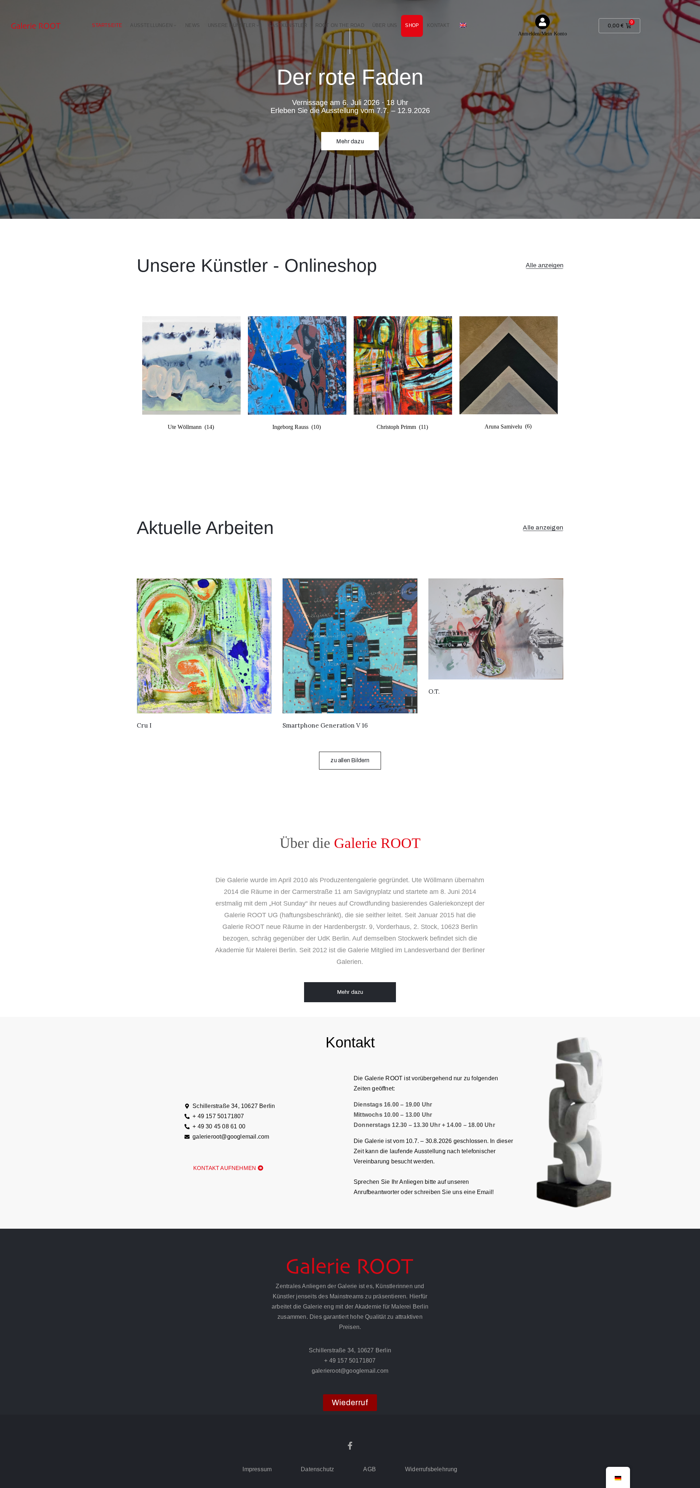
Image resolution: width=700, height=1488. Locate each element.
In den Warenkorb (204, 704)
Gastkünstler (287, 25)
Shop (412, 25)
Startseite (107, 25)
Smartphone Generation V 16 (325, 725)
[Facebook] (350, 1445)
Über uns (384, 25)
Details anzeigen (350, 128)
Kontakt (438, 25)
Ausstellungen (151, 25)
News (192, 25)
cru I (144, 725)
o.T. (434, 691)
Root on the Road (339, 25)
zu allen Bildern (349, 760)
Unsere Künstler (231, 25)
